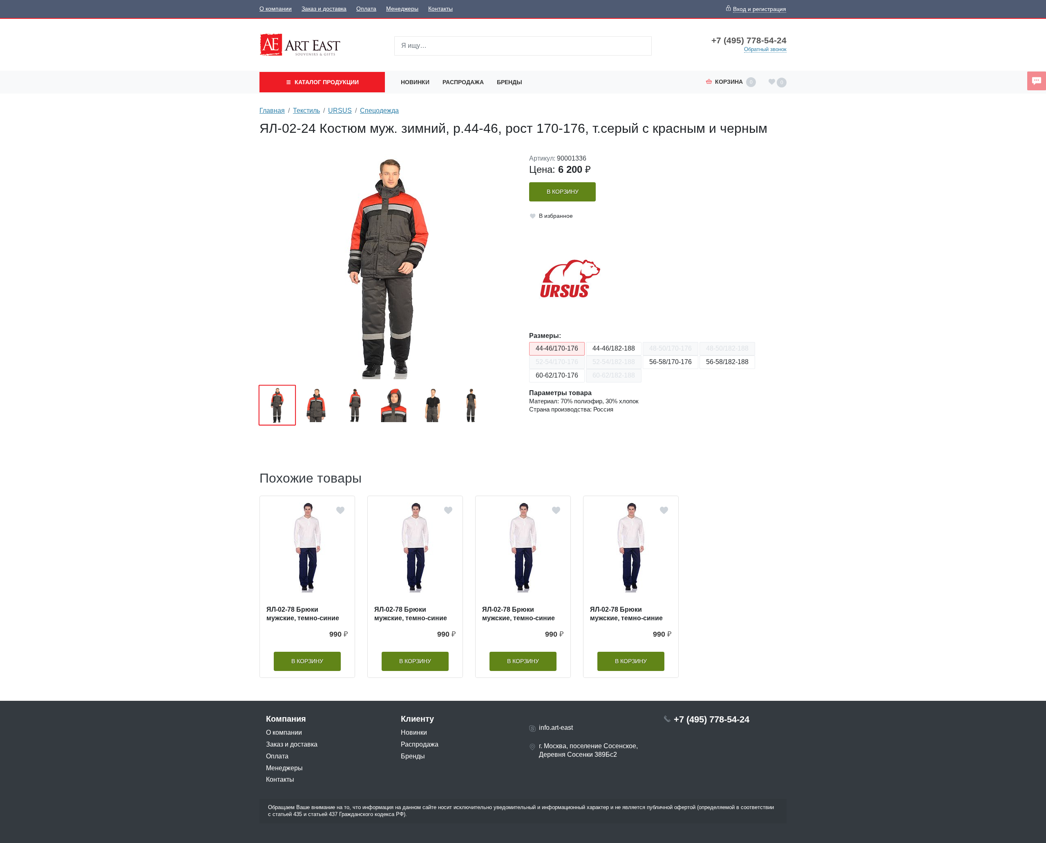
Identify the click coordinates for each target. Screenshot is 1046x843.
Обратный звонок (765, 49)
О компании (275, 9)
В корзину (563, 192)
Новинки (415, 82)
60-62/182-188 (613, 375)
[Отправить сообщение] (1036, 81)
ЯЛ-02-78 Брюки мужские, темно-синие (302, 614)
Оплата (366, 9)
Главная (272, 110)
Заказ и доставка (324, 9)
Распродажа (463, 82)
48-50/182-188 (727, 348)
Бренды (509, 82)
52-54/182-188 (613, 361)
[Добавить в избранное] (340, 510)
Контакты (440, 9)
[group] (388, 266)
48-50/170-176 (670, 348)
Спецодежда (379, 110)
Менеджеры (402, 9)
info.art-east (556, 727)
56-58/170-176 (670, 361)
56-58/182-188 (727, 361)
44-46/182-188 (613, 348)
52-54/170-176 (557, 361)
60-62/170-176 (557, 375)
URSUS (340, 110)
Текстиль (306, 110)
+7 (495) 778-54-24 (749, 40)
